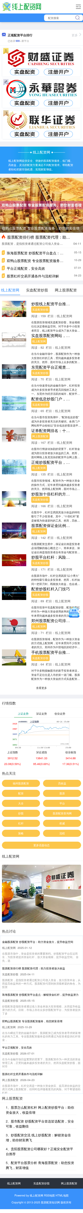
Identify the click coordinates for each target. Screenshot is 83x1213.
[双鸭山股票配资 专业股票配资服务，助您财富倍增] (41, 205)
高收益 (62, 783)
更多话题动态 (41, 845)
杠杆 (21, 823)
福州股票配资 (21, 783)
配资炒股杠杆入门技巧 (50, 589)
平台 (62, 803)
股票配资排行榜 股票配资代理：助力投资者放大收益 (33, 968)
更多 (75, 35)
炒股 (21, 813)
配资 (21, 793)
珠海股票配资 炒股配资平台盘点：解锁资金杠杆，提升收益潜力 (40, 994)
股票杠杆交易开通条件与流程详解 (33, 275)
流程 (62, 833)
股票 (62, 793)
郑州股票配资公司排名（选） (56, 620)
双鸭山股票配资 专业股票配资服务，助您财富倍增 (40, 228)
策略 (21, 833)
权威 (62, 823)
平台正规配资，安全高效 (26, 268)
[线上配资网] (22, 6)
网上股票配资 (40, 436)
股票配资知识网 (50, 1202)
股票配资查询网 (62, 813)
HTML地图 (62, 1195)
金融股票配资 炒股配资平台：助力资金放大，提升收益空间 (37, 942)
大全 (21, 803)
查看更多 (41, 688)
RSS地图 (49, 1195)
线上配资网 (39, 341)
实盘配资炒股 (40, 309)
